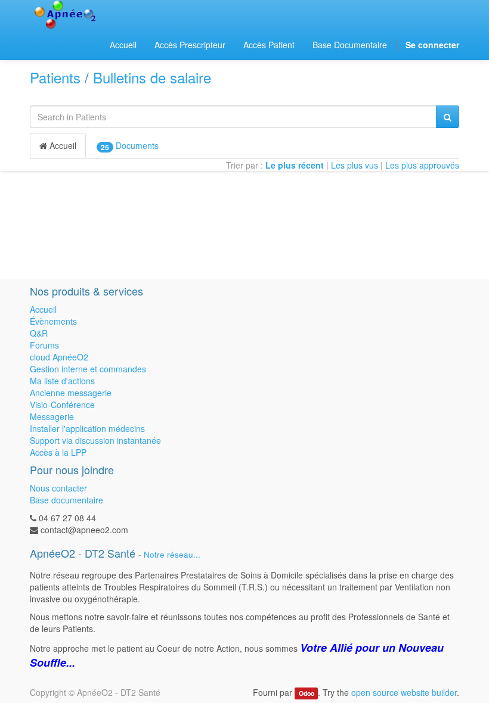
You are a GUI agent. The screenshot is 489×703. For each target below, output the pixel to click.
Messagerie (52, 416)
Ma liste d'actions (62, 381)
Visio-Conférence (62, 404)
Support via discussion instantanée (95, 440)
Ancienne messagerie (71, 393)
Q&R (39, 333)
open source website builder (404, 692)
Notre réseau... (172, 554)
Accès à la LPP (58, 452)
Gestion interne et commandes (88, 369)
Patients (55, 77)
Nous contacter (58, 488)
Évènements (53, 321)
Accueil (61, 145)
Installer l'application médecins (87, 428)
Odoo (306, 693)
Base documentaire (66, 500)
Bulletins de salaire (152, 77)
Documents (130, 145)
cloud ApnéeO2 (59, 357)
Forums (44, 345)
